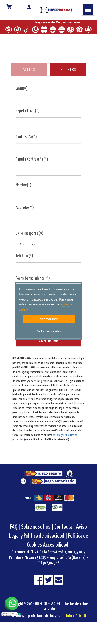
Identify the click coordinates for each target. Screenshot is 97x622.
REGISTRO (68, 73)
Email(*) (22, 92)
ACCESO (28, 73)
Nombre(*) (23, 189)
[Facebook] (39, 586)
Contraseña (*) (26, 140)
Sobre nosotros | (37, 530)
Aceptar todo (49, 319)
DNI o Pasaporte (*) (29, 237)
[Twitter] (49, 586)
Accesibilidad (55, 548)
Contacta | (64, 530)
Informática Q (76, 619)
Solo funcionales (49, 331)
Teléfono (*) (24, 259)
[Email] (58, 586)
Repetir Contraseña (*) (32, 163)
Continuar (48, 344)
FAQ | (15, 530)
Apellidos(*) (25, 211)
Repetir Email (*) (27, 114)
